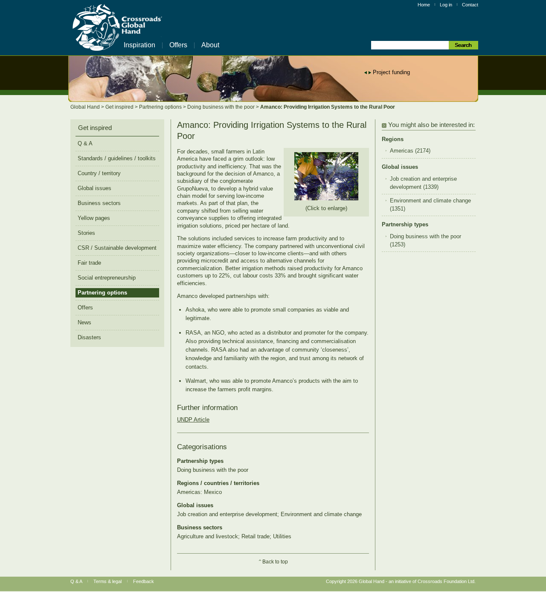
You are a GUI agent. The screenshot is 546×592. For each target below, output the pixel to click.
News (84, 322)
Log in (446, 4)
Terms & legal (107, 581)
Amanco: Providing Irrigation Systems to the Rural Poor (327, 107)
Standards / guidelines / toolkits (117, 158)
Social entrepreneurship (107, 277)
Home (424, 4)
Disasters (89, 337)
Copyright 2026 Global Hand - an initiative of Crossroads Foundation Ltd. (401, 581)
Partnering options (161, 107)
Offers (178, 45)
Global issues (94, 188)
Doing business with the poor (221, 107)
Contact (470, 4)
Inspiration (139, 45)
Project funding (391, 72)
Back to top (275, 562)
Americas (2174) (410, 151)
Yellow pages (94, 218)
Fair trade (89, 263)
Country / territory (99, 173)
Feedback (143, 581)
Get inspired (120, 107)
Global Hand (85, 107)
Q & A (85, 143)
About (210, 45)
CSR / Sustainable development (117, 248)
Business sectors (99, 203)
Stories (86, 233)
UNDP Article (193, 419)
